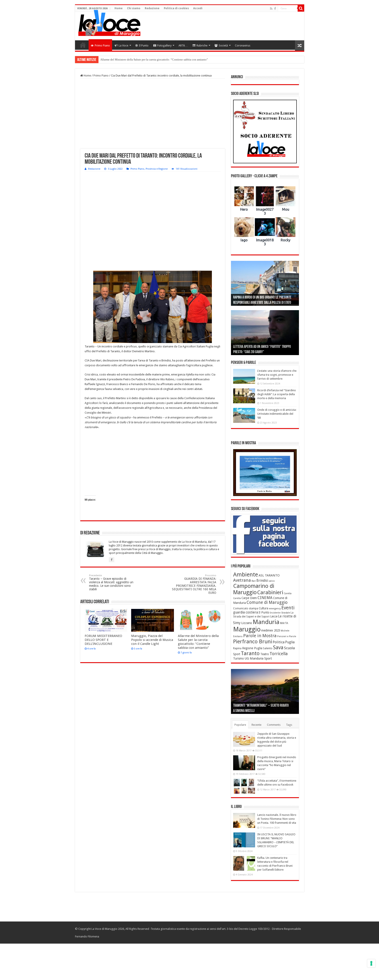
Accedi (197, 8)
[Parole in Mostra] (265, 472)
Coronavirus (242, 45)
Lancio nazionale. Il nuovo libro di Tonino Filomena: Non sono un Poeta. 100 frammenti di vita (276, 818)
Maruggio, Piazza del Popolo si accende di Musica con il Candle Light (152, 640)
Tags (289, 724)
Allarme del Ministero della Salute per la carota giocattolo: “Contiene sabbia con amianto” (154, 59)
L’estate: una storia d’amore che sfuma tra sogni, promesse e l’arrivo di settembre (277, 374)
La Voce (123, 45)
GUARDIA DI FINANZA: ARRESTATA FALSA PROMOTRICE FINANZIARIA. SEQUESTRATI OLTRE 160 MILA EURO (194, 584)
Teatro (264, 654)
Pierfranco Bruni (252, 641)
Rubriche (202, 45)
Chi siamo (133, 8)
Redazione (152, 8)
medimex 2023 (270, 630)
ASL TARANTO (269, 575)
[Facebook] (275, 8)
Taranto (250, 653)
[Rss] (271, 8)
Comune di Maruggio (267, 602)
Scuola (289, 648)
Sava (278, 647)
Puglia (290, 642)
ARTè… (183, 45)
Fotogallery (164, 45)
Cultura (263, 608)
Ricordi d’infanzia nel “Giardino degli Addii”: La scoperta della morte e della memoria (276, 394)
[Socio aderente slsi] (265, 131)
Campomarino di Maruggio (253, 589)
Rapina (237, 648)
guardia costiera (245, 612)
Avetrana (242, 580)
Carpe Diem (249, 598)
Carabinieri (270, 592)
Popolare (240, 724)
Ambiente (245, 574)
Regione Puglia (252, 648)
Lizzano (246, 623)
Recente (256, 724)
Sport (236, 654)
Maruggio (247, 629)
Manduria (266, 622)
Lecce (273, 616)
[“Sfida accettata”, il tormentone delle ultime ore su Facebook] (244, 786)
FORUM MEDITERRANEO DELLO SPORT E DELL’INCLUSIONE (103, 640)
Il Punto (143, 45)
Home (118, 8)
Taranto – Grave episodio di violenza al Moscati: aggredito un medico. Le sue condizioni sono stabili (111, 582)
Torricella (279, 653)
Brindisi (262, 581)
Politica (278, 642)
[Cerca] (301, 8)
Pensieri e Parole (286, 636)
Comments (274, 724)
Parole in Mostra (260, 635)
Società (223, 45)
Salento (267, 648)
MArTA (284, 623)
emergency (275, 608)
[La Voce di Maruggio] (109, 22)
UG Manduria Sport (258, 658)
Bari (254, 581)
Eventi (288, 607)
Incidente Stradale (280, 612)
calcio (272, 581)
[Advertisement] (221, 26)
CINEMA (264, 598)
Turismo (238, 658)
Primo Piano (102, 45)
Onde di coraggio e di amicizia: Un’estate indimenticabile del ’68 (276, 413)
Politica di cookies (176, 8)
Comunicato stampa (245, 608)
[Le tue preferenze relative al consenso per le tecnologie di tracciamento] (371, 963)
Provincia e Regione (157, 168)
